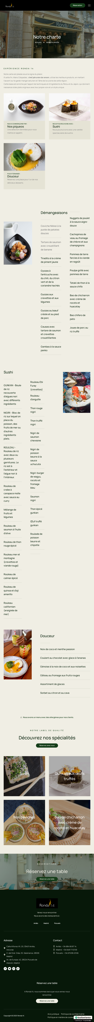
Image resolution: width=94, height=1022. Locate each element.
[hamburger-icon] (89, 5)
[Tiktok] (17, 968)
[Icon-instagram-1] (13, 968)
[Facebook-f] (5, 968)
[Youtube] (9, 968)
